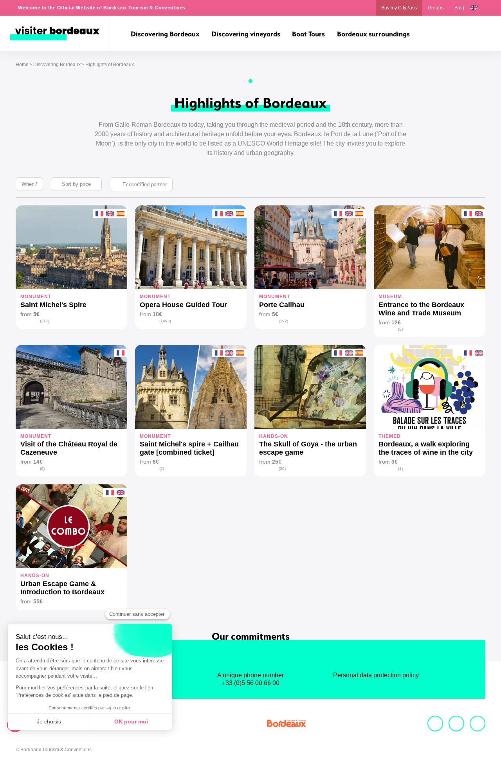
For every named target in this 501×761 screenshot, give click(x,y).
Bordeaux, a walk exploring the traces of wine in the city (425, 448)
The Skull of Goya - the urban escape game (308, 448)
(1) (400, 468)
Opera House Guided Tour (183, 305)
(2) (161, 468)
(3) (400, 329)
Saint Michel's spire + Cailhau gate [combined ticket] (189, 448)
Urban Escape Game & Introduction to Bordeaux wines (62, 588)
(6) (42, 468)
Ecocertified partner (145, 184)
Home (22, 64)
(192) (283, 321)
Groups (435, 8)
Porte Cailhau (282, 305)
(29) (282, 468)
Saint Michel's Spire (53, 305)
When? (29, 184)
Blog (459, 8)
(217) (44, 321)
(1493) (165, 321)
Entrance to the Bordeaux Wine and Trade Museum (421, 309)
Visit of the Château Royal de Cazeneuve (68, 448)
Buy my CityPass (399, 8)
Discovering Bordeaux (57, 64)
